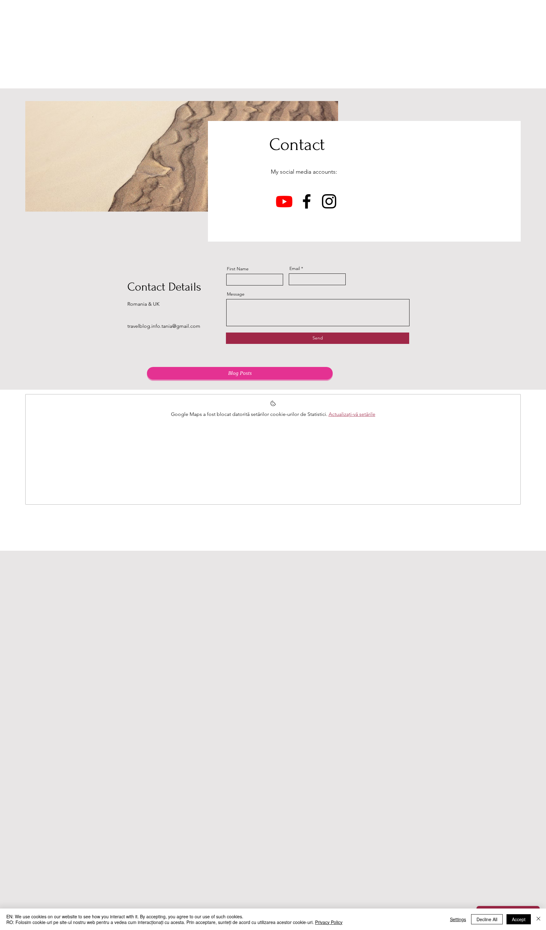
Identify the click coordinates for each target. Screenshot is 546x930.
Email (294, 268)
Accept (518, 919)
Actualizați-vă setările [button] (352, 414)
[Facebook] (306, 201)
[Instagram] (329, 201)
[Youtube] (284, 201)
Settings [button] (458, 919)
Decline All (486, 919)
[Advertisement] (273, 44)
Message (236, 294)
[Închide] (538, 919)
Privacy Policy (329, 922)
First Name (238, 269)
